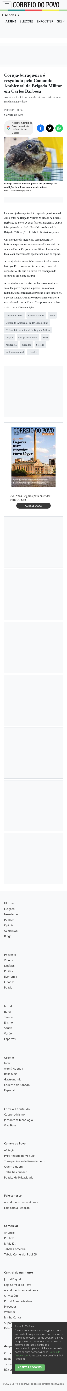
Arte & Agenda (13, 1068)
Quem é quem (13, 1166)
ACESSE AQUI (33, 506)
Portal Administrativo (18, 1301)
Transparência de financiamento (25, 1161)
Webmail (9, 1312)
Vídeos (8, 960)
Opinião (9, 925)
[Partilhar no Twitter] (50, 128)
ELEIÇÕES (27, 21)
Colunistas (11, 930)
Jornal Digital (12, 1279)
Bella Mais (10, 1074)
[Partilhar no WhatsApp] (59, 128)
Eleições (9, 909)
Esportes (10, 1039)
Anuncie (9, 1233)
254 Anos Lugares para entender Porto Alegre (30, 498)
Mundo (9, 1006)
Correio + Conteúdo (17, 1109)
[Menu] (7, 4)
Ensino (8, 1022)
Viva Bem (10, 1125)
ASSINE (10, 21)
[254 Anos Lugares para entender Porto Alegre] (33, 457)
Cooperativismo (14, 1114)
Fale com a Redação (17, 1208)
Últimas (9, 903)
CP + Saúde (11, 1296)
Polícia (8, 987)
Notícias (9, 966)
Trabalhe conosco (15, 1172)
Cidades (9, 15)
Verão (8, 1033)
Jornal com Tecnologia (18, 1120)
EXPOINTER (45, 21)
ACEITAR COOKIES (30, 1367)
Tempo (8, 1017)
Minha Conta (12, 1317)
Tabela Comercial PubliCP (20, 1254)
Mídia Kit (9, 1243)
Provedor (10, 1306)
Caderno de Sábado (17, 1085)
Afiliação (9, 1150)
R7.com (9, 1369)
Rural (7, 1012)
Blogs (7, 936)
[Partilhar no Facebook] (40, 128)
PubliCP (9, 920)
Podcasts (10, 955)
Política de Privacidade (18, 1177)
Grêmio (9, 1058)
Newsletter (11, 914)
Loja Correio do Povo (17, 1285)
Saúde (8, 1028)
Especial (9, 1090)
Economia (10, 976)
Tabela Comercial (15, 1249)
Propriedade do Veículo (19, 1156)
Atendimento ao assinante (21, 1202)
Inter (7, 1063)
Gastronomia (12, 1079)
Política (9, 971)
